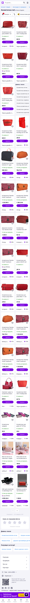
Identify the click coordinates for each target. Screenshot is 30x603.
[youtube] (3, 588)
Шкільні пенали (6, 549)
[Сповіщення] (27, 2)
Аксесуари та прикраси (19, 7)
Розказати (22, 595)
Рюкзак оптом (6, 540)
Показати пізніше (15, 526)
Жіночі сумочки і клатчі (21, 549)
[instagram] (9, 588)
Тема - (8, 572)
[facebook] (6, 588)
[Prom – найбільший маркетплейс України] (2, 2)
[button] (8, 42)
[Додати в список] (12, 27)
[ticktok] (12, 588)
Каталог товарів (5, 7)
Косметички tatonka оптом (9, 535)
